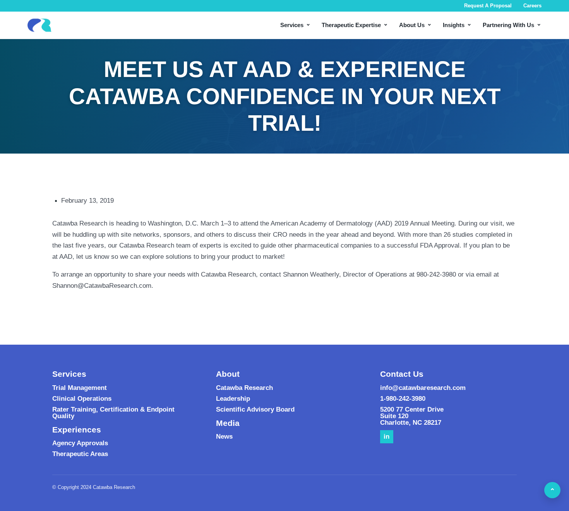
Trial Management (79, 388)
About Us (415, 24)
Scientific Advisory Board (255, 409)
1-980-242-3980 (402, 398)
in (386, 436)
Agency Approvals (80, 443)
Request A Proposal (488, 6)
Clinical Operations (81, 398)
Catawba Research (244, 388)
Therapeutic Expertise (355, 24)
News (224, 436)
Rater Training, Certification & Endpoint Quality (113, 412)
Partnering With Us (512, 24)
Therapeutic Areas (80, 454)
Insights (457, 24)
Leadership (233, 398)
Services (295, 24)
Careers (532, 6)
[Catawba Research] (39, 25)
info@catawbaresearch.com (423, 388)
